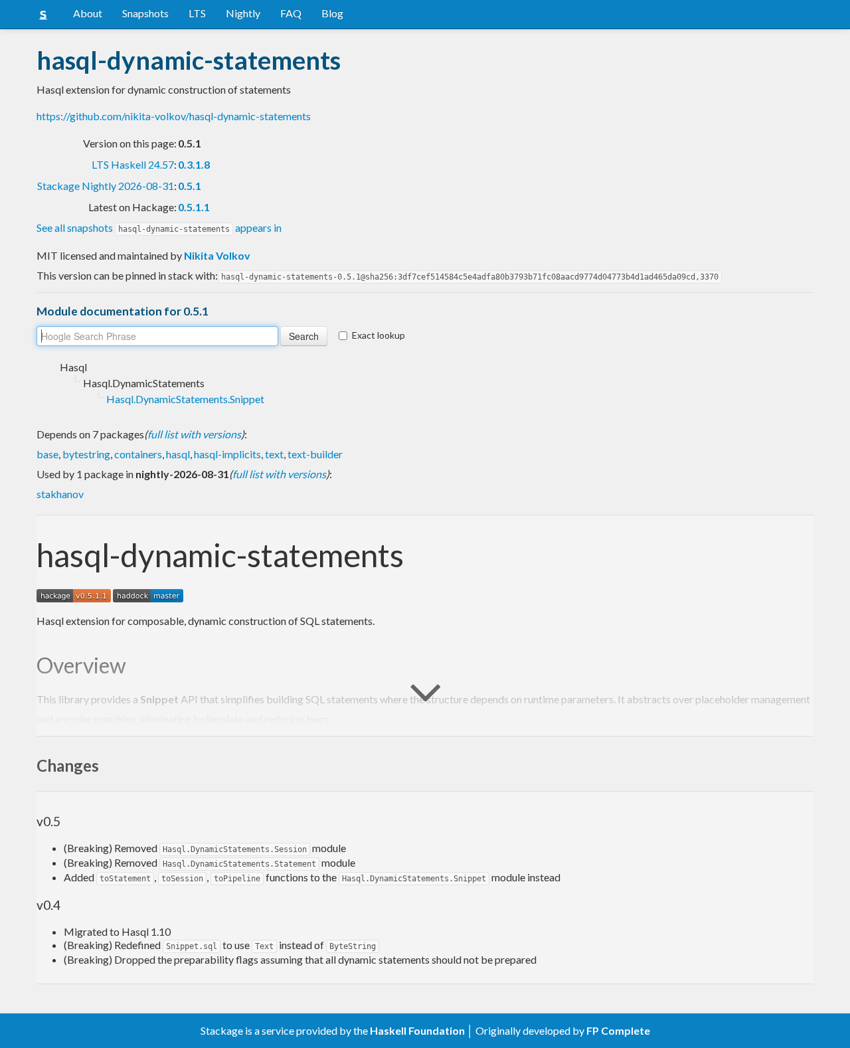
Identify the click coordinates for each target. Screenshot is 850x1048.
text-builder (315, 454)
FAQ (290, 13)
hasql (178, 454)
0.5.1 (189, 185)
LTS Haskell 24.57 (133, 164)
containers (138, 454)
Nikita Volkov (217, 255)
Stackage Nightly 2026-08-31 (105, 185)
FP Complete (618, 1030)
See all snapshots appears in (159, 227)
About (87, 13)
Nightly (243, 13)
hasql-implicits (227, 454)
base (47, 454)
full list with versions (194, 434)
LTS (197, 13)
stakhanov (60, 493)
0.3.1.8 (194, 164)
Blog (332, 13)
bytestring (86, 454)
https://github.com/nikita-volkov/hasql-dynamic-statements (174, 116)
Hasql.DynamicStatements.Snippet (185, 399)
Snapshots (145, 13)
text (274, 454)
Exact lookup (378, 335)
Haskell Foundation (417, 1030)
